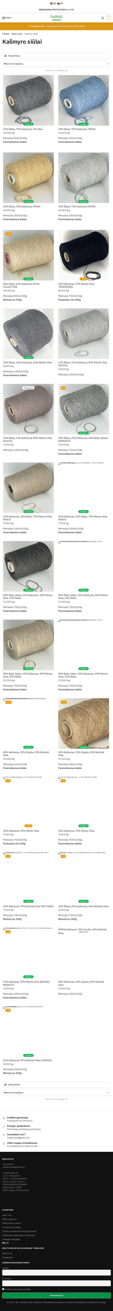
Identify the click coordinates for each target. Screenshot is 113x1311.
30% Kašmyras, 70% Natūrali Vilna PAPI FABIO (28, 906)
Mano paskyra (9, 1219)
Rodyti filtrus (14, 56)
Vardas (5, 1268)
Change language (11, 1239)
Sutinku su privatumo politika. (18, 1289)
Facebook (7, 1253)
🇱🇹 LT (60, 3)
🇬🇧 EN (5, 1242)
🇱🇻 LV (53, 3)
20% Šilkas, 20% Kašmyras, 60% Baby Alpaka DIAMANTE (83, 440)
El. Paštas (6, 1278)
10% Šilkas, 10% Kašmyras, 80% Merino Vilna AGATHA (82, 364)
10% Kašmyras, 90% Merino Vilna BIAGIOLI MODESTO (26, 983)
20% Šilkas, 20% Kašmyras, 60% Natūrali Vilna (83, 906)
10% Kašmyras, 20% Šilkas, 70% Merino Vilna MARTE (27, 518)
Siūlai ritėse (17, 34)
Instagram (7, 1257)
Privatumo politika (11, 1227)
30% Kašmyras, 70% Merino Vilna (21, 830)
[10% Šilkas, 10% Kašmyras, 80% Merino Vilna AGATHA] (83, 333)
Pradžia (5, 34)
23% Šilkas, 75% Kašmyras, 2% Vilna (23, 129)
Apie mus (7, 1215)
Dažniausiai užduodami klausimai (18, 1235)
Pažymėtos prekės (11, 1223)
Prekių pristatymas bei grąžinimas (19, 1231)
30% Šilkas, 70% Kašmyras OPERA (76, 129)
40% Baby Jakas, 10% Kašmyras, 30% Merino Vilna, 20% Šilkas (28, 597)
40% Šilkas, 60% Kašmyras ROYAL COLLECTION (21, 285)
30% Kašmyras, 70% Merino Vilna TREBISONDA (76, 285)
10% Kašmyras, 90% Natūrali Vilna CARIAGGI (27, 1060)
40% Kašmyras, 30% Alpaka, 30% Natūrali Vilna (26, 754)
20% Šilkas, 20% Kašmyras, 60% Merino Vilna (27, 362)
